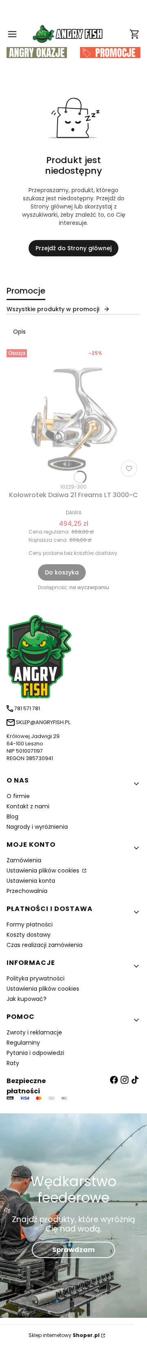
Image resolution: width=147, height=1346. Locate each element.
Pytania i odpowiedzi (35, 1053)
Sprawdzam (73, 1249)
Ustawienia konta (31, 881)
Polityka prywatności (36, 978)
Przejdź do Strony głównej (73, 248)
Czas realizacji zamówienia (44, 945)
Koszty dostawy (29, 935)
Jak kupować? (27, 999)
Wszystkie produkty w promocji (53, 309)
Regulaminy (23, 1043)
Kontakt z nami (28, 806)
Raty (13, 1063)
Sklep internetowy (64, 1335)
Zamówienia (24, 860)
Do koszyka (62, 572)
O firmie (18, 796)
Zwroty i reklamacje (34, 1032)
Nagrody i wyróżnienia (37, 827)
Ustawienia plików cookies (44, 870)
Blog (12, 816)
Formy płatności (30, 924)
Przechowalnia (27, 891)
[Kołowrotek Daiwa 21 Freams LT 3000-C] (73, 413)
